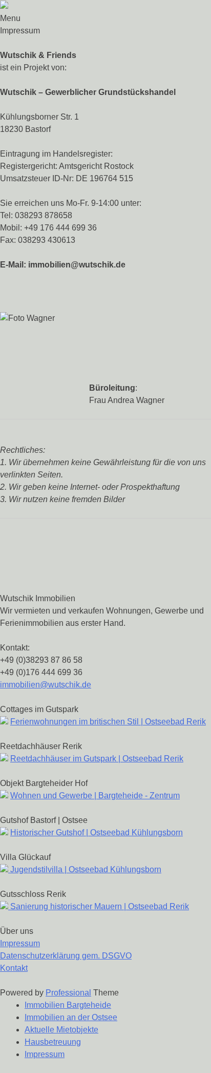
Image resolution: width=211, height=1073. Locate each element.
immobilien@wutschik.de (45, 684)
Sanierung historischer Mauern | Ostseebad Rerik (99, 906)
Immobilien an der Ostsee (71, 1017)
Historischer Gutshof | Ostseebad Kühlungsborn (96, 832)
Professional (68, 992)
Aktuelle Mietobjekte (61, 1029)
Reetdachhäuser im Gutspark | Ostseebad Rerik (96, 758)
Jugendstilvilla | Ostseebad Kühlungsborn (85, 869)
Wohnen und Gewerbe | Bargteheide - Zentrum (95, 795)
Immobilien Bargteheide (68, 1005)
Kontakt (14, 968)
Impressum (20, 943)
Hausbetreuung (53, 1042)
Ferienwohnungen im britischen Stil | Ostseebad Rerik (108, 721)
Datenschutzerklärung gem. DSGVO (66, 955)
